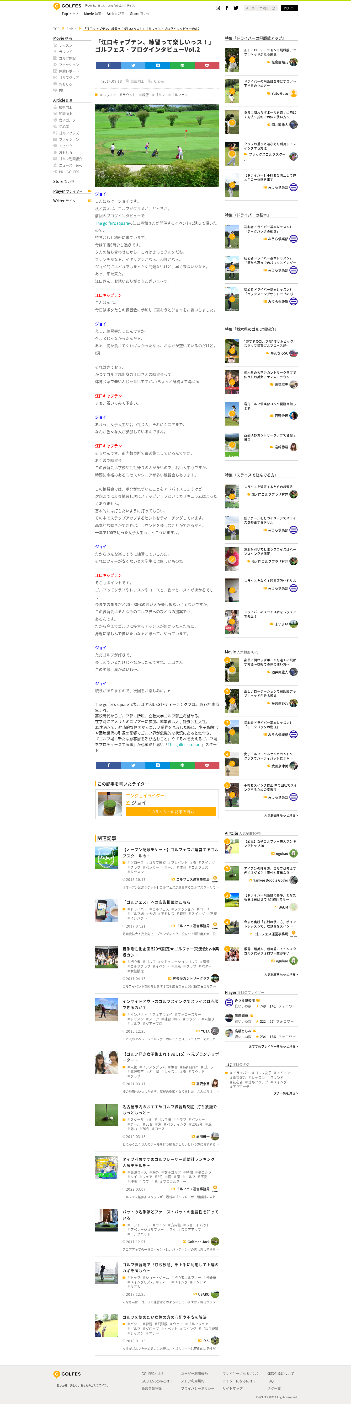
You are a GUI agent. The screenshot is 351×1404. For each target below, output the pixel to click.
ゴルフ (160, 95)
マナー (154, 1333)
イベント (162, 966)
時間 (183, 914)
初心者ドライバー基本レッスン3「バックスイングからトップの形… (270, 291)
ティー (164, 1282)
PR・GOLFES (69, 171)
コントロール (140, 1225)
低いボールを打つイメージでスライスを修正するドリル (270, 520)
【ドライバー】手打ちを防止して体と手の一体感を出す (270, 177)
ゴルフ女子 (263, 1073)
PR (61, 90)
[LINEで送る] (182, 65)
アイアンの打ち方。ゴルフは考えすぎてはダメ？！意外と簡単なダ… (270, 870)
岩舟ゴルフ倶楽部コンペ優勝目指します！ (270, 405)
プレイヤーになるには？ (241, 1373)
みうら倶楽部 (245, 1000)
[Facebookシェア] (108, 65)
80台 (149, 1124)
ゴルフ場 (137, 914)
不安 (213, 914)
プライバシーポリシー (197, 1388)
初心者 (64, 126)
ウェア (147, 1177)
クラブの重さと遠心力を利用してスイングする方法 (270, 145)
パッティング (177, 1124)
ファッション (69, 64)
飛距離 (211, 1277)
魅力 (133, 1129)
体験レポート (69, 71)
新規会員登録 (152, 1388)
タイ (133, 1177)
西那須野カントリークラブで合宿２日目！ (270, 437)
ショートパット (198, 1225)
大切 (152, 914)
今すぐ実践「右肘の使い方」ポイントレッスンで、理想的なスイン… (270, 923)
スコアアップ (191, 1229)
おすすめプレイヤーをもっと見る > (273, 1046)
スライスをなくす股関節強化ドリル (270, 580)
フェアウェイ (162, 1014)
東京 (177, 966)
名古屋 (154, 1071)
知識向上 (65, 113)
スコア (154, 1019)
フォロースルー (189, 1014)
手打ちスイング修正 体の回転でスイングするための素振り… (270, 787)
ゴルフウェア (198, 1324)
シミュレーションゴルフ (179, 962)
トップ (70, 13)
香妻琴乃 (239, 1077)
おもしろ (65, 83)
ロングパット (140, 1234)
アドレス (167, 914)
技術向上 (65, 107)
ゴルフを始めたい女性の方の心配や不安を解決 (164, 1317)
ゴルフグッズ (69, 77)
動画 (92, 13)
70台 (145, 1129)
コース (205, 909)
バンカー (152, 867)
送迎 (206, 962)
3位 (160, 1177)
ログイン (289, 8)
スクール (137, 1120)
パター (207, 966)
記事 (115, 13)
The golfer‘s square (112, 223)
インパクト (138, 918)
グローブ (137, 862)
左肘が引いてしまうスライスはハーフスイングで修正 (270, 551)
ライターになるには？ (239, 1380)
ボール (169, 867)
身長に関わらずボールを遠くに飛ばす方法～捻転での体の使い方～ (270, 114)
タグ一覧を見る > (286, 1093)
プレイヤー (68, 191)
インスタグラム (154, 1067)
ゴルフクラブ (140, 966)
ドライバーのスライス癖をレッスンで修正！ (270, 614)
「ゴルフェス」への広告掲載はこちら (156, 902)
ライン (161, 1225)
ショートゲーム (157, 1277)
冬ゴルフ (205, 1172)
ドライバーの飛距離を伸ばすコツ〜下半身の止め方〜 (270, 83)
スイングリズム (142, 1282)
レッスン (65, 45)
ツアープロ (154, 1023)
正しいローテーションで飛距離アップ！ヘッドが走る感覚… (270, 52)
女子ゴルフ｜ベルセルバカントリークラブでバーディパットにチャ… (270, 755)
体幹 (183, 867)
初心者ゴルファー (187, 1277)
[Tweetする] (133, 65)
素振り (209, 1019)
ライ (172, 1229)
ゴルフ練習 (157, 862)
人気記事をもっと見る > (281, 974)
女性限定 (137, 971)
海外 (155, 1172)
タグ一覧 (274, 1388)
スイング (208, 862)
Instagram (190, 1067)
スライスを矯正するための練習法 (268, 486)
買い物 (139, 13)
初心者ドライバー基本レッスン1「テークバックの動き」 (268, 228)
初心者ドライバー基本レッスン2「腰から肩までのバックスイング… (270, 260)
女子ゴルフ (67, 120)
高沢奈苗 (137, 1071)
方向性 (176, 1225)
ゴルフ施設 (67, 58)
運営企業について (280, 1373)
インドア (199, 1282)
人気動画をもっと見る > (281, 815)
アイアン (283, 1073)
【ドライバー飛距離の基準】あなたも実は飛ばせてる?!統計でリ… (270, 897)
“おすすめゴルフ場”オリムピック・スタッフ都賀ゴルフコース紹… (270, 343)
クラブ (135, 867)
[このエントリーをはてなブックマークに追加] (157, 65)
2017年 (197, 1124)
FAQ (270, 1380)
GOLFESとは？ (153, 1373)
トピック (65, 145)
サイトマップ (233, 1388)
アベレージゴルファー (147, 1229)
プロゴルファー (174, 1181)
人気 (133, 1067)
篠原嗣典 (241, 1015)
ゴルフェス (179, 95)
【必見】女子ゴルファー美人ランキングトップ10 (270, 843)
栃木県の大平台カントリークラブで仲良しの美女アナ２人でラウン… (270, 374)
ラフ (145, 1181)
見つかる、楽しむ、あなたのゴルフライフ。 (83, 1385)
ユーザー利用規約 (194, 1373)
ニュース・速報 (70, 165)
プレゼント (179, 862)
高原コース (138, 1172)
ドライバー (138, 909)
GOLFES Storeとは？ (157, 1380)
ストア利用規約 (192, 1380)
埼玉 (133, 1181)
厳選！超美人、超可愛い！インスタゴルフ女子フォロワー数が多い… (270, 950)
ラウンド (65, 51)
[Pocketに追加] (207, 65)
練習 (145, 95)
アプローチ (241, 1087)
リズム (135, 1287)
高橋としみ (243, 1030)
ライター (66, 200)
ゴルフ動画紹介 (70, 158)
